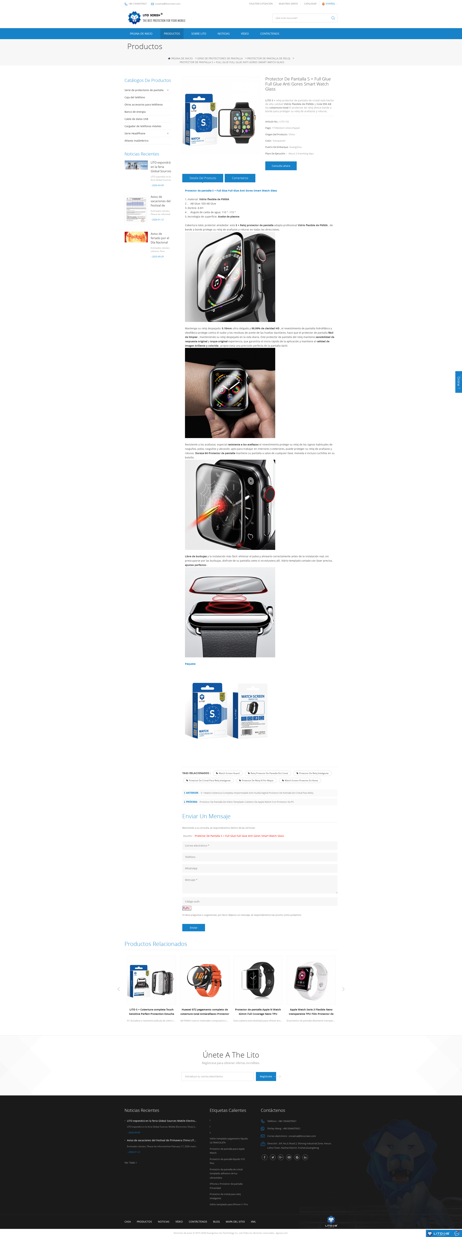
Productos (172, 33)
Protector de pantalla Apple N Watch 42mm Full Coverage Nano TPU (258, 1012)
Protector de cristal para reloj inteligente (210, 780)
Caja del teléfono (135, 97)
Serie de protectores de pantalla (220, 58)
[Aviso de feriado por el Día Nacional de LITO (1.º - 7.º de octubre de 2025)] (136, 237)
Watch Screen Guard (229, 773)
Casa (128, 1221)
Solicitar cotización (261, 3)
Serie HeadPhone (135, 133)
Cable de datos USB (136, 119)
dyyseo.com (282, 1232)
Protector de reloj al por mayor (258, 780)
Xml (253, 1221)
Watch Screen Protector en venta (301, 780)
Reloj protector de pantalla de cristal (269, 773)
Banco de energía (135, 111)
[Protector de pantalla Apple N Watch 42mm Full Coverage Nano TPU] (257, 980)
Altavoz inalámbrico (136, 140)
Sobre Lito (198, 33)
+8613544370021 (291, 1128)
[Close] (458, 395)
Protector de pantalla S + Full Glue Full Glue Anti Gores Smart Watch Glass (239, 836)
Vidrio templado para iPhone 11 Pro (229, 1204)
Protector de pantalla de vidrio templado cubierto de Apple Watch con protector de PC (247, 801)
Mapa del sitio (235, 1221)
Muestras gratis (288, 3)
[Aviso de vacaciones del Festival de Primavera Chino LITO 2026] (136, 209)
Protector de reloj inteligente (314, 773)
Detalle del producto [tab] (202, 178)
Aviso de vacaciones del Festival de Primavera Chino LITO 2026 (162, 1140)
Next (343, 989)
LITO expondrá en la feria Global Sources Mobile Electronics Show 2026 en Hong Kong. (162, 1120)
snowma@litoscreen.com (167, 3)
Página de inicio (141, 33)
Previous (118, 989)
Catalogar (310, 3)
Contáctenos (269, 33)
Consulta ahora (281, 166)
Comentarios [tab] (240, 178)
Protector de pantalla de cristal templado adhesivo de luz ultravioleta (226, 1173)
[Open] (458, 382)
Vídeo (245, 33)
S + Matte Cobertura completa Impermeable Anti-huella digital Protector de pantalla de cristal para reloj (257, 792)
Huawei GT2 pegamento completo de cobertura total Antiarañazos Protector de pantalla (204, 1012)
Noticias (224, 33)
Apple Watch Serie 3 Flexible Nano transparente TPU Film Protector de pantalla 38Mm (311, 1012)
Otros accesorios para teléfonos (144, 104)
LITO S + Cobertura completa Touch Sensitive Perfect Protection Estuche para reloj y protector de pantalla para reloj (151, 1012)
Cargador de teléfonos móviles (143, 126)
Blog (216, 1221)
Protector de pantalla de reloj (268, 58)
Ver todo (130, 1162)
